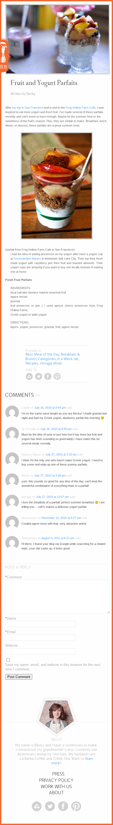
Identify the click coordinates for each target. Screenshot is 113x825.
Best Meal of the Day (43, 354)
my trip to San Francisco (27, 107)
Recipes (32, 363)
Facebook (47, 376)
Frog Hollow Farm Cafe (80, 107)
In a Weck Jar (68, 359)
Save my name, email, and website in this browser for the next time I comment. (52, 667)
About (56, 792)
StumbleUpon (29, 376)
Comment (13, 577)
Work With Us (56, 786)
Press (59, 774)
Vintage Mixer (51, 363)
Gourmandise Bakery (27, 258)
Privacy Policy (56, 780)
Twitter (38, 376)
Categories (47, 359)
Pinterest (56, 376)
